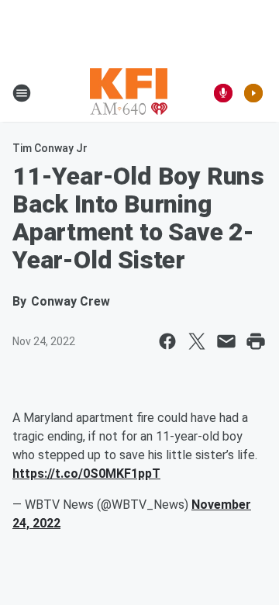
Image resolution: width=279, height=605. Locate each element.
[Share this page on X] (197, 341)
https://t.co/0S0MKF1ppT (86, 473)
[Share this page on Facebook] (167, 341)
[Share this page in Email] (226, 341)
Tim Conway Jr (50, 148)
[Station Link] (128, 93)
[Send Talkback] (223, 93)
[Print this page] (256, 341)
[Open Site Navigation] (21, 93)
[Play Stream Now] (253, 93)
